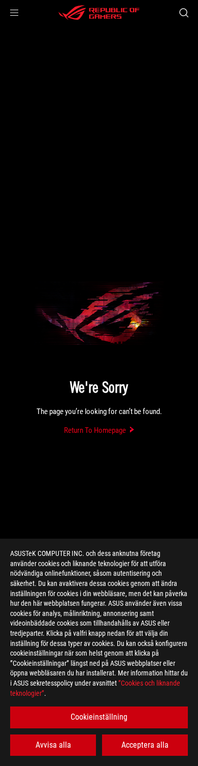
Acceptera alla (145, 745)
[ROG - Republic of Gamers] (99, 12)
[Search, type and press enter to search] (183, 12)
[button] (14, 13)
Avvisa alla (53, 745)
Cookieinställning (99, 717)
